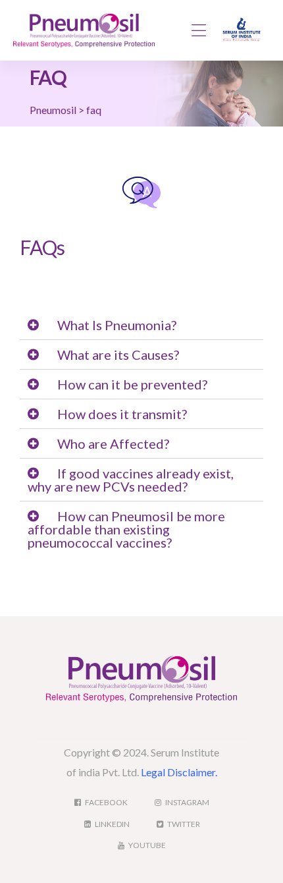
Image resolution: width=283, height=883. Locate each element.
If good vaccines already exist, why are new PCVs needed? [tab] (131, 479)
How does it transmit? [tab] (122, 414)
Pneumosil (53, 109)
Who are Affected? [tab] (113, 443)
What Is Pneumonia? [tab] (116, 325)
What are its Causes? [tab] (118, 354)
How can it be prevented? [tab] (132, 384)
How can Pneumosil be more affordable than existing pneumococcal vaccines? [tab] (126, 529)
